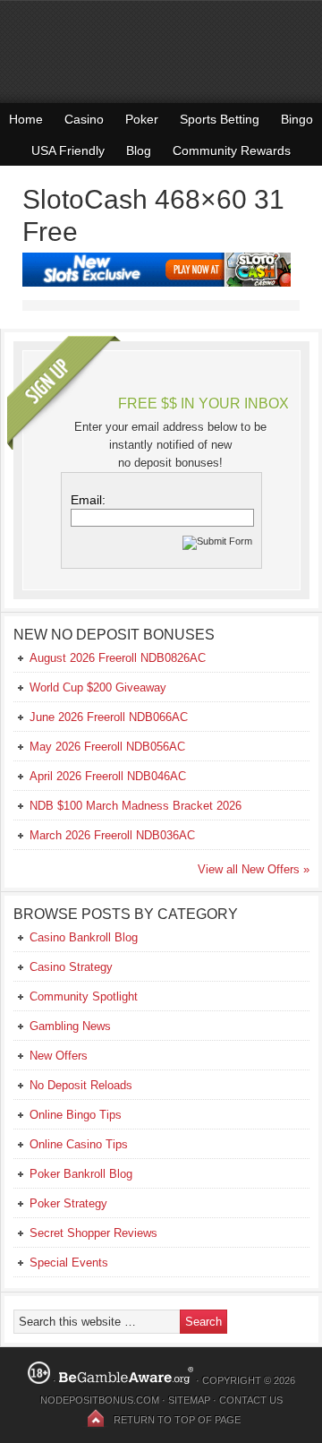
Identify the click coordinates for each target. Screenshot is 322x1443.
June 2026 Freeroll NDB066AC (109, 717)
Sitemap (189, 1400)
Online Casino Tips (79, 1144)
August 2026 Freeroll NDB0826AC (118, 658)
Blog (138, 150)
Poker (141, 119)
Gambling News (70, 1026)
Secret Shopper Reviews (93, 1233)
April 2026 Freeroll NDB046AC (108, 776)
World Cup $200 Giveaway (98, 687)
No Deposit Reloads (81, 1085)
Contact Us (251, 1400)
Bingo (297, 119)
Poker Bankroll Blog (81, 1174)
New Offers (59, 1055)
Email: (88, 500)
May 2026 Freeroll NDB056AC (107, 746)
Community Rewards (232, 150)
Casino (84, 119)
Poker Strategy (68, 1203)
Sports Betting (219, 119)
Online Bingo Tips (76, 1114)
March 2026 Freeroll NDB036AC (112, 835)
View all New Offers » (253, 869)
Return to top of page (177, 1419)
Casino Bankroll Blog (84, 937)
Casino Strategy (71, 967)
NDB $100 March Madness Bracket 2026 (136, 805)
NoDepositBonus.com (99, 1400)
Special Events (69, 1262)
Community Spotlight (84, 996)
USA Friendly (68, 150)
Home (26, 119)
